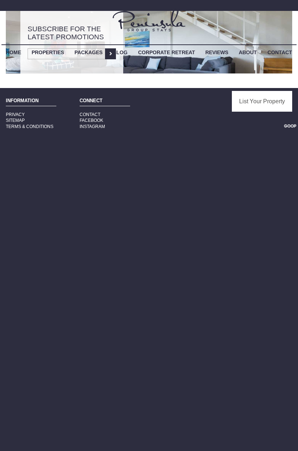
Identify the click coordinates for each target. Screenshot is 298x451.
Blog (120, 52)
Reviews (216, 52)
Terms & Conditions (29, 126)
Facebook (91, 120)
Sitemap (15, 120)
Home (13, 52)
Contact (279, 52)
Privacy (15, 114)
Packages (88, 52)
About (248, 52)
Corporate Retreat (166, 52)
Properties (48, 52)
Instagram (92, 126)
